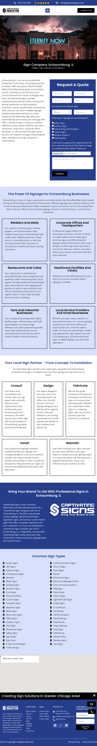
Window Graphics (62, 135)
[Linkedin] (66, 725)
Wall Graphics (60, 138)
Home (35, 68)
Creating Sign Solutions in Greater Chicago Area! (41, 696)
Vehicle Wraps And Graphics (66, 129)
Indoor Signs (59, 123)
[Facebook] (55, 725)
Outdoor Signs (60, 126)
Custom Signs (60, 132)
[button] (47, 10)
